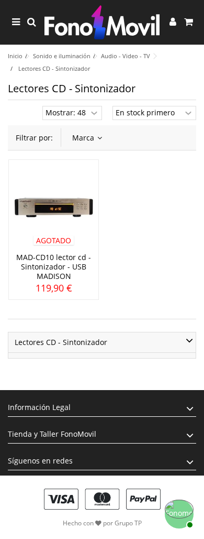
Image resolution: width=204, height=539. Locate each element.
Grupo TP (128, 523)
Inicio (15, 56)
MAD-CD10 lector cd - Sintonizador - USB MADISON (53, 266)
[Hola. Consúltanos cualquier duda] (178, 513)
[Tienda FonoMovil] (102, 22)
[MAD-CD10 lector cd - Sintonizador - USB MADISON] (54, 208)
